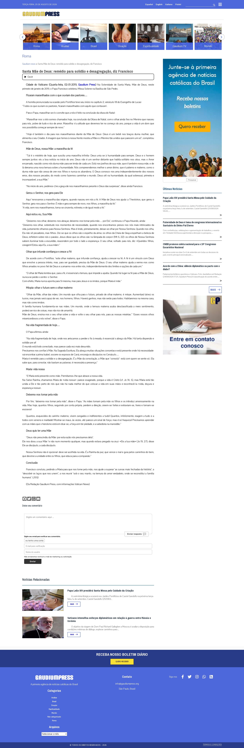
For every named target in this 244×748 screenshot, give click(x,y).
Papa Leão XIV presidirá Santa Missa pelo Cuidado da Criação (100, 590)
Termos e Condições (212, 744)
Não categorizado (54, 717)
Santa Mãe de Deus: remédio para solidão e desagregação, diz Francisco (77, 71)
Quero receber (122, 661)
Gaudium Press (86, 84)
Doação (54, 705)
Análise (54, 698)
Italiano (168, 4)
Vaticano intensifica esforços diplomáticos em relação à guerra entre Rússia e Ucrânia (109, 619)
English (159, 4)
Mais (72, 604)
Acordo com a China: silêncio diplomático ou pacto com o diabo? (191, 268)
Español (149, 4)
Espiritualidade (54, 709)
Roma (26, 56)
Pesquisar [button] (192, 180)
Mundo (54, 713)
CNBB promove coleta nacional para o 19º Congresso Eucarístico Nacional (189, 246)
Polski (178, 4)
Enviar (33, 561)
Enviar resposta (134, 534)
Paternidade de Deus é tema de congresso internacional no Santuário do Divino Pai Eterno (192, 224)
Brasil (54, 701)
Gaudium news (28, 63)
